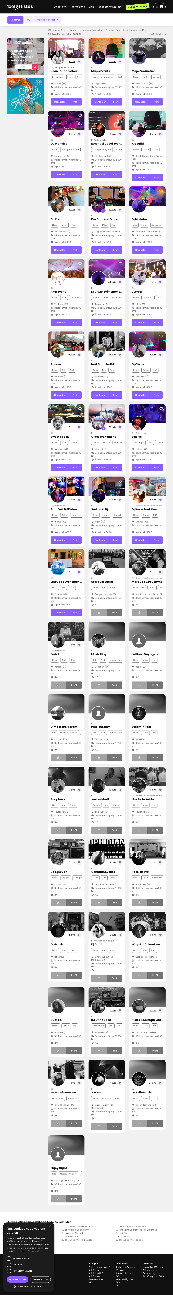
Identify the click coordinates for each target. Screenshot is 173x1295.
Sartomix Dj (99, 509)
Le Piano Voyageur (145, 654)
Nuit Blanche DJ (102, 364)
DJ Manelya (59, 144)
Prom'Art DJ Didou (64, 509)
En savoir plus (34, 1251)
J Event (96, 1092)
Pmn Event (58, 292)
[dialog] (28, 1257)
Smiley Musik (100, 799)
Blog (91, 6)
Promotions (78, 6)
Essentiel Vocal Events (107, 144)
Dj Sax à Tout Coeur (146, 509)
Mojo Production (144, 71)
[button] (29, 1286)
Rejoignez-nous (137, 6)
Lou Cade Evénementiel (67, 582)
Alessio (56, 364)
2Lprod (137, 292)
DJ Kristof (58, 219)
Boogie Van (59, 872)
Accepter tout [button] (17, 1279)
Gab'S (55, 654)
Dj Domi (96, 944)
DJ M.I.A (56, 1020)
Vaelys (137, 437)
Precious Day (100, 727)
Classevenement (103, 437)
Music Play (98, 654)
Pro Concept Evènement (108, 219)
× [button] (50, 1226)
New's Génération (63, 1092)
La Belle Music (142, 1092)
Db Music (57, 944)
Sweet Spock (60, 437)
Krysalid (138, 144)
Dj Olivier (138, 364)
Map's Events (100, 71)
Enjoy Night (59, 1168)
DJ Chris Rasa (101, 1020)
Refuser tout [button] (40, 1279)
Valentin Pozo (142, 727)
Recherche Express (110, 6)
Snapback (58, 799)
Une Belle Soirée (143, 799)
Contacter (59, 101)
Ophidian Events (103, 872)
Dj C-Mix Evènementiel (107, 292)
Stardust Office (102, 582)
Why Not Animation (146, 944)
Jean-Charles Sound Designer (72, 71)
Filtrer (17, 19)
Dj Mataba (139, 219)
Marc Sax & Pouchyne (147, 582)
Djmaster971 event (64, 727)
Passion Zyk (140, 872)
